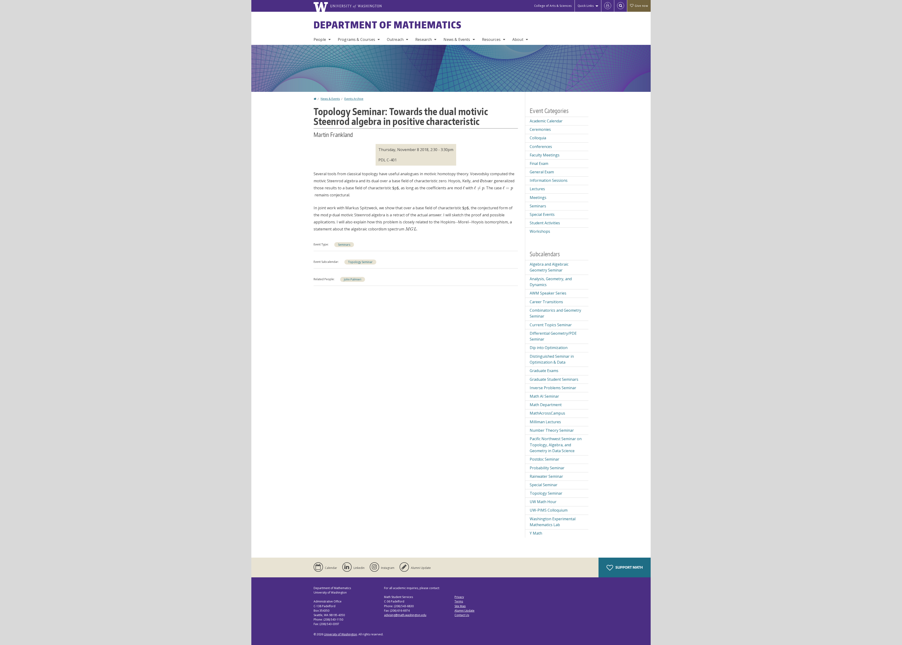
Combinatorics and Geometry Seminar (555, 313)
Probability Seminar (547, 467)
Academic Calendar (546, 121)
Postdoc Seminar (544, 459)
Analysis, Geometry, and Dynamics (551, 282)
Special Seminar (543, 484)
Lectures (537, 188)
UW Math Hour (543, 501)
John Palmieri (352, 279)
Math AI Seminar (544, 396)
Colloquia (538, 137)
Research (423, 39)
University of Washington (340, 634)
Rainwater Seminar (546, 476)
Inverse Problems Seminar (553, 387)
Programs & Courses (356, 39)
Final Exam (539, 163)
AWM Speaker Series (548, 293)
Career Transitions (546, 301)
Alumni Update (464, 611)
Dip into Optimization (549, 347)
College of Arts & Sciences (553, 6)
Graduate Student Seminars (554, 379)
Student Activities (545, 222)
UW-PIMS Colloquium (549, 510)
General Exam (542, 172)
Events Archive (353, 99)
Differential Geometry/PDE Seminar (553, 336)
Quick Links (586, 6)
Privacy (459, 597)
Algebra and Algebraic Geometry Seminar (549, 267)
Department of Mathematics (388, 25)
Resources (491, 39)
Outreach (395, 39)
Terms (459, 601)
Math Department (546, 404)
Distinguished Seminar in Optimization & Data (552, 359)
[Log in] (607, 6)
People (320, 39)
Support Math (629, 567)
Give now (641, 6)
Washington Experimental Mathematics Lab (552, 522)
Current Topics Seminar (551, 324)
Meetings (538, 197)
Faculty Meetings (545, 155)
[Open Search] (620, 6)
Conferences (541, 146)
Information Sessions (549, 180)
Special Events (542, 214)
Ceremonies (540, 129)
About (517, 39)
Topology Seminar (360, 262)
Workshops (540, 231)
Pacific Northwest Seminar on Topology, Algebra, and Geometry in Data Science (556, 444)
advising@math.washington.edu (405, 615)
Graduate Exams (544, 370)
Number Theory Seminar (552, 430)
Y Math (536, 533)
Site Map (460, 606)
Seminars (344, 245)
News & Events (456, 39)
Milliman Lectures (545, 421)
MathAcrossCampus (547, 413)
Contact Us (462, 615)
